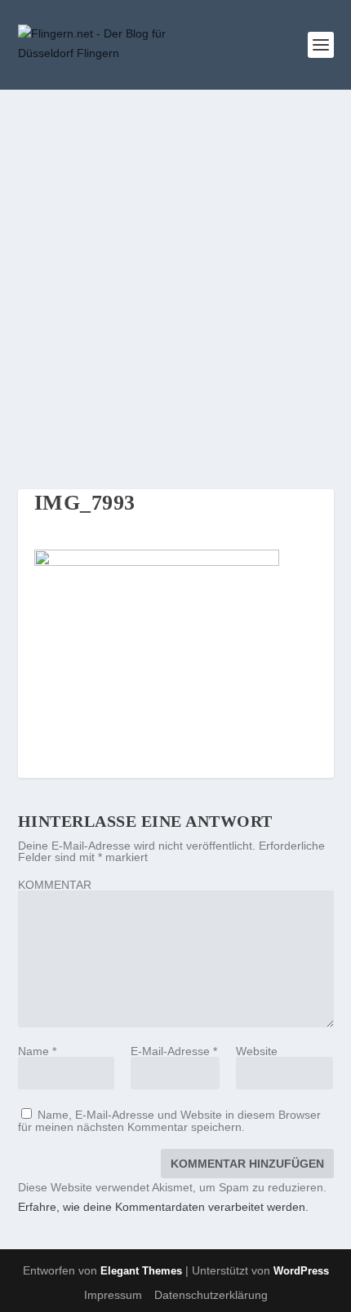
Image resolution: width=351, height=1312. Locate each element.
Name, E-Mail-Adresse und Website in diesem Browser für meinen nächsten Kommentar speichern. (169, 1120)
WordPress (301, 1271)
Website (257, 1051)
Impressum (113, 1294)
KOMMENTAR (54, 884)
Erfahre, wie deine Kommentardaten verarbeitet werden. (163, 1206)
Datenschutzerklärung (211, 1294)
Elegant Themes (141, 1271)
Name (37, 1051)
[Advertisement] (175, 273)
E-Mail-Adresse (174, 1051)
